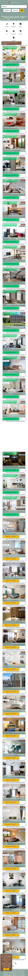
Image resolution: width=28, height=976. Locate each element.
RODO (9, 967)
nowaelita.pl (14, 2)
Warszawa (5, 50)
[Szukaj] (22, 10)
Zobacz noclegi (10, 536)
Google (9, 956)
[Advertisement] (14, 437)
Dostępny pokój (10, 64)
